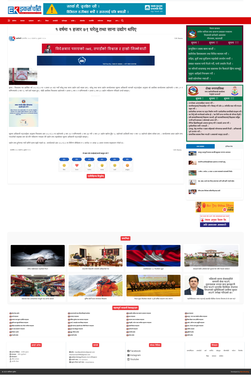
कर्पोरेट (211, 350)
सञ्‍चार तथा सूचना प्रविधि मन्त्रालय (20, 319)
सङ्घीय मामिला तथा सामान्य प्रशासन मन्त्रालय (140, 313)
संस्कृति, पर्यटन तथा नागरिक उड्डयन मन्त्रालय (140, 322)
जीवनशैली (226, 350)
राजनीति (91, 21)
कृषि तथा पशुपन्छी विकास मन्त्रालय (20, 322)
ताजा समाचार (200, 146)
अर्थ (39, 21)
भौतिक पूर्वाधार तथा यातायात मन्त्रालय (79, 319)
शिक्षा (207, 356)
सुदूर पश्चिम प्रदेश (74, 332)
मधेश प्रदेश (131, 335)
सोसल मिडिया (155, 345)
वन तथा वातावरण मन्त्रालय (18, 329)
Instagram (135, 355)
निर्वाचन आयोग (15, 332)
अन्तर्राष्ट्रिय (190, 350)
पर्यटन (233, 350)
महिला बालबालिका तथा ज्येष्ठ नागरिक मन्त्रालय (23, 325)
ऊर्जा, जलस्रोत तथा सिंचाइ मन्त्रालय (79, 322)
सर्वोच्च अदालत (190, 329)
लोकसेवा (82, 21)
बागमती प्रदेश (73, 335)
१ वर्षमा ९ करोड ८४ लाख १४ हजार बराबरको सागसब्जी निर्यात (215, 171)
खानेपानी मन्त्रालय (133, 329)
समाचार (22, 21)
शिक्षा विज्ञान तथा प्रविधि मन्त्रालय (195, 319)
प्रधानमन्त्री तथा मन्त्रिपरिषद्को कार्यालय (80, 313)
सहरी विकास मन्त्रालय (134, 325)
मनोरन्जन (100, 21)
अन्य (116, 21)
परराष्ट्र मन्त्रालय (74, 316)
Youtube (134, 359)
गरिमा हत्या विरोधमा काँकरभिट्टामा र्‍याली (209, 191)
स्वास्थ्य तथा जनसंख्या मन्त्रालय (136, 319)
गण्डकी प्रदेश (15, 335)
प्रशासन (31, 21)
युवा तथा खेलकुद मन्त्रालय (76, 329)
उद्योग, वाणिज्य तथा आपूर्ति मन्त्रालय (195, 322)
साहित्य (221, 356)
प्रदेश (72, 21)
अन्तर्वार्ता (55, 21)
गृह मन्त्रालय (190, 313)
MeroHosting (244, 371)
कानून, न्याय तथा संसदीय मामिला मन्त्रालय (197, 316)
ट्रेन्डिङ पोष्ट (229, 146)
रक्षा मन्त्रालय (132, 316)
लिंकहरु (215, 345)
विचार (47, 21)
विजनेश (240, 350)
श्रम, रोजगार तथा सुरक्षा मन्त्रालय (195, 325)
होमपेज (14, 21)
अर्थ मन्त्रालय (15, 316)
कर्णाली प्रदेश (132, 332)
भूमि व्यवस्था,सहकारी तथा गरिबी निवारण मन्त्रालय (82, 325)
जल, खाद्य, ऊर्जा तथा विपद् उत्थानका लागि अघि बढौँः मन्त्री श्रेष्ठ (216, 181)
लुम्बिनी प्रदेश (190, 332)
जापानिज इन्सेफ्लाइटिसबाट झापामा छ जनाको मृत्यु (211, 162)
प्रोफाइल (64, 21)
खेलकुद (109, 21)
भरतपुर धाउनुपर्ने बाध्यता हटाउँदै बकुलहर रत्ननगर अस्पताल (214, 152)
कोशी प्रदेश (190, 335)
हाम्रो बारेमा (36, 345)
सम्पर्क (95, 345)
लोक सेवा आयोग (15, 313)
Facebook (135, 351)
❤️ (77, 165)
